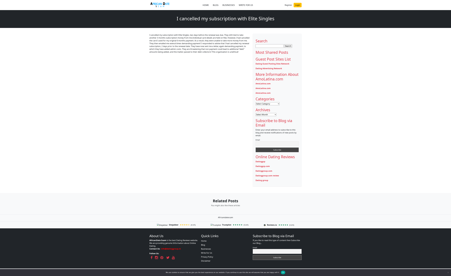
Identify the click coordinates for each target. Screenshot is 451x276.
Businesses (206, 249)
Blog (203, 245)
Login (297, 5)
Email (258, 140)
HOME (206, 5)
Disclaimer (205, 261)
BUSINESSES (228, 5)
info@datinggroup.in (171, 248)
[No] (448, 272)
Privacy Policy (207, 257)
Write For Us (206, 253)
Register (288, 5)
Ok (283, 272)
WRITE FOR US (246, 5)
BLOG (215, 5)
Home (203, 241)
